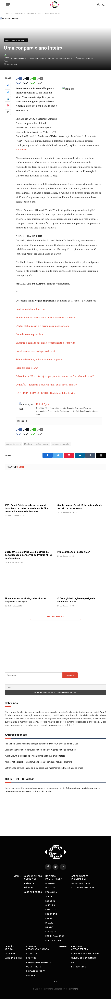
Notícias (50, 876)
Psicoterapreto (36, 971)
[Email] (8, 112)
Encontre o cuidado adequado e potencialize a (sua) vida (45, 342)
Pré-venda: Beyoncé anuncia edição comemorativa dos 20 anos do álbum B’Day (41, 744)
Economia (51, 892)
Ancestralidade (80, 883)
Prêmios (29, 883)
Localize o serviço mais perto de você (35, 351)
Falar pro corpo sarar (27, 367)
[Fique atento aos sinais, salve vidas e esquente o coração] (29, 581)
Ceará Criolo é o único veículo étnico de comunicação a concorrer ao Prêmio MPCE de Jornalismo (28, 555)
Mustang (28, 444)
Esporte (50, 901)
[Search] (103, 4)
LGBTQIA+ (50, 932)
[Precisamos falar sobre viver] (81, 534)
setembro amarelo (60, 444)
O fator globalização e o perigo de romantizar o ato (76, 600)
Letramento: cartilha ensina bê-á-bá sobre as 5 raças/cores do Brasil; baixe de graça (44, 768)
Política (50, 888)
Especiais (76, 946)
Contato (55, 982)
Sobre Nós (30, 879)
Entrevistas (78, 967)
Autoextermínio (13, 444)
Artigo (9, 949)
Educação (51, 914)
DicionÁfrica (79, 879)
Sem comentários (85, 58)
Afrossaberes (79, 876)
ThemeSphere (71, 989)
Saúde (48, 896)
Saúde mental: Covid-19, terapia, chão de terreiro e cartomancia (79, 507)
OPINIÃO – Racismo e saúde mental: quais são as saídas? (46, 384)
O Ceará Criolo (33, 876)
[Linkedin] (22, 421)
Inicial (17, 876)
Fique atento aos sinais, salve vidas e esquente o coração (45, 317)
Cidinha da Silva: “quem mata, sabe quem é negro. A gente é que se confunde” (40, 750)
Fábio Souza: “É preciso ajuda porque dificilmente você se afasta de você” (55, 376)
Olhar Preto (33, 967)
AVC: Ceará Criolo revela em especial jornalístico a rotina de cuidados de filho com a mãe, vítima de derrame (27, 508)
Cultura (50, 905)
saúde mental (42, 444)
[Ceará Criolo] (54, 4)
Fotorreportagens (83, 888)
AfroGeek (31, 954)
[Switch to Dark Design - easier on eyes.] (98, 4)
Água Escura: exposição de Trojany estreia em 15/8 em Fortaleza (35, 756)
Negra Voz (32, 976)
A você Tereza (79, 949)
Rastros (31, 958)
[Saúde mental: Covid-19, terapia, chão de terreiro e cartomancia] (81, 487)
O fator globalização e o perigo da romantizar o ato (43, 325)
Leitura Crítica (14, 958)
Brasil (49, 923)
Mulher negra (53, 879)
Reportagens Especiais (16, 40)
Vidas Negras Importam (85, 954)
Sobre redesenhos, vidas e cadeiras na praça (39, 359)
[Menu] (8, 4)
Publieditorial (54, 940)
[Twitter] (8, 92)
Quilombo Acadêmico (83, 958)
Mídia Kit (29, 888)
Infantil (50, 883)
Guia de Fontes (33, 892)
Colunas (31, 946)
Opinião (9, 946)
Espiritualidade (54, 936)
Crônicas (10, 954)
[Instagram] (18, 421)
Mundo (49, 927)
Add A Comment (55, 617)
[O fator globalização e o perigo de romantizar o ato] (81, 581)
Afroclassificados (37, 949)
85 (72, 962)
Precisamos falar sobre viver (30, 309)
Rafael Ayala (18, 58)
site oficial (21, 149)
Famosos (50, 910)
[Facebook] (8, 85)
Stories (63, 946)
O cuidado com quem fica (29, 334)
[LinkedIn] (8, 99)
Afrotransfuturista (38, 962)
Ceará (48, 918)
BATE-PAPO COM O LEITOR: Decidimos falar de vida (45, 393)
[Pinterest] (8, 105)
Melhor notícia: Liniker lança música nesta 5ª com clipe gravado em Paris (38, 762)
